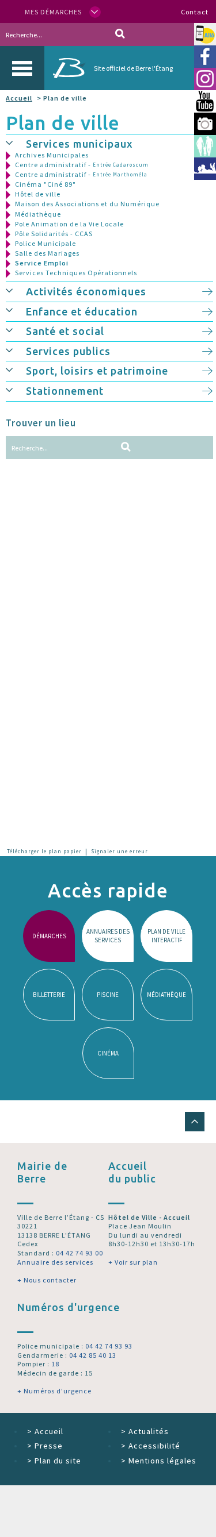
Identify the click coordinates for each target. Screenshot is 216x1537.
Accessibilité (150, 1445)
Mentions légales (158, 1460)
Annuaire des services (55, 1262)
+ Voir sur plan (133, 1262)
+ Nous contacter (47, 1280)
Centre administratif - (82, 164)
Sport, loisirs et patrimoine (97, 370)
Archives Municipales (52, 155)
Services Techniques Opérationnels (76, 272)
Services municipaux (79, 143)
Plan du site (54, 1460)
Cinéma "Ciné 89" (45, 184)
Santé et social (65, 331)
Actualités (145, 1431)
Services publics (68, 351)
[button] (16, 142)
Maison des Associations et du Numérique (87, 203)
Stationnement (65, 390)
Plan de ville (63, 122)
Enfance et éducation (82, 311)
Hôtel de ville (37, 194)
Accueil (19, 98)
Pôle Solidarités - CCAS (54, 233)
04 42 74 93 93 (108, 1346)
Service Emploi (42, 263)
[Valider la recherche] (120, 34)
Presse (45, 1445)
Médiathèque (38, 214)
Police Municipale (45, 243)
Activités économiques (86, 291)
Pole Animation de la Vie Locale (69, 223)
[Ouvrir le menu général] (22, 68)
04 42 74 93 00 (79, 1253)
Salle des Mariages (47, 253)
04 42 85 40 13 (92, 1355)
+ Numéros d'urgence (54, 1390)
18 (55, 1363)
